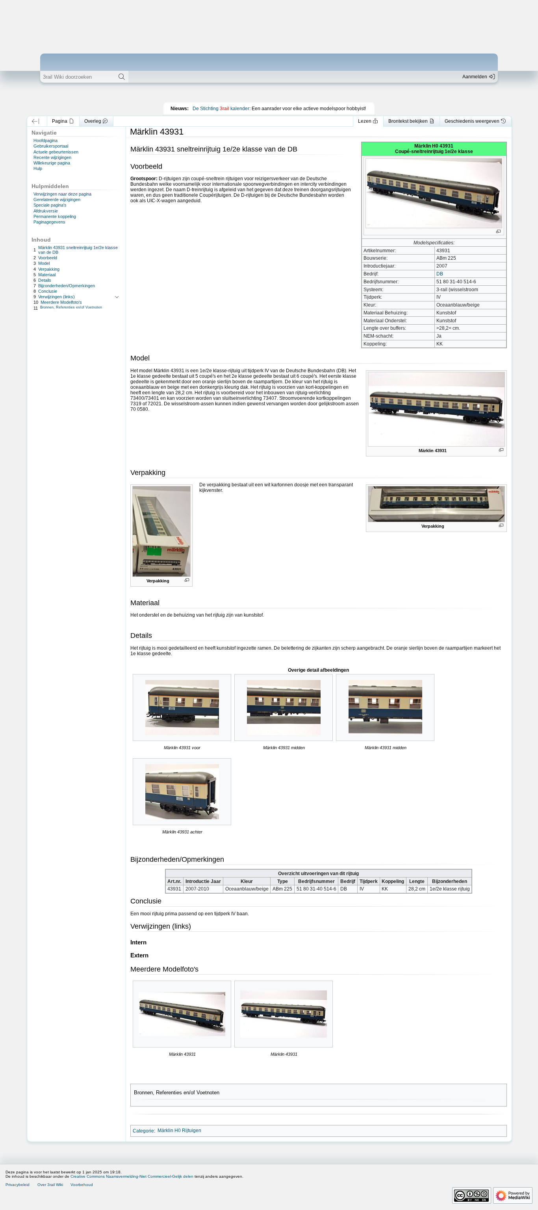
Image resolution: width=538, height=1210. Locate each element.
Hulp (37, 168)
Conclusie (47, 291)
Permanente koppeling (54, 216)
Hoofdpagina (45, 140)
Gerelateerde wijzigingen (56, 199)
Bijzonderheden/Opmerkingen (66, 285)
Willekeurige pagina (51, 163)
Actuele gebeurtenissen (55, 152)
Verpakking (48, 269)
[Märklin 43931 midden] (284, 707)
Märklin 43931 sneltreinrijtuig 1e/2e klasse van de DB (78, 250)
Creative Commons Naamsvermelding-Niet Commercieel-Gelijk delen (131, 1176)
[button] (35, 121)
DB (439, 274)
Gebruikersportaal (50, 146)
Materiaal (47, 274)
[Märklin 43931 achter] (182, 791)
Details (44, 280)
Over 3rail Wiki (50, 1184)
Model (44, 263)
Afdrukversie (45, 211)
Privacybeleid (18, 1184)
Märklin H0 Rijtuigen (179, 1130)
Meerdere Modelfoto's (61, 302)
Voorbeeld (47, 257)
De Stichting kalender (221, 108)
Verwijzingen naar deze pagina (62, 194)
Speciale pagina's (50, 205)
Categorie (143, 1130)
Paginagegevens (49, 222)
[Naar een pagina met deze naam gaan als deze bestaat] (121, 77)
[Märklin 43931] (182, 1014)
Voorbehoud (81, 1184)
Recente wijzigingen (52, 157)
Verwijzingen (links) (56, 296)
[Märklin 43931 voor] (182, 707)
